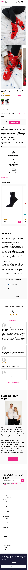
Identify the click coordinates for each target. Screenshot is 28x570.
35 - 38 (3, 109)
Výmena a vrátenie (6, 523)
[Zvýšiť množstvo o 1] (6, 121)
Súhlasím (13, 567)
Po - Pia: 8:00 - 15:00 (6, 499)
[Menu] (25, 2)
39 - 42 (8, 109)
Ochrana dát (5, 547)
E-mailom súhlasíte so (12, 484)
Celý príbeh (13, 459)
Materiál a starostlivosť (8, 244)
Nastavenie (13, 562)
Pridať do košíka (14, 122)
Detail (19, 222)
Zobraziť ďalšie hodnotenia (13, 382)
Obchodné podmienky (7, 545)
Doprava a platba (6, 514)
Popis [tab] (3, 229)
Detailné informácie (4, 177)
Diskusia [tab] (6, 229)
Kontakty (4, 549)
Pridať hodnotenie (13, 320)
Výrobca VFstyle (7, 261)
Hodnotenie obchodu (7, 541)
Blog (3, 529)
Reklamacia (5, 520)
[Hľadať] (16, 2)
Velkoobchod (5, 527)
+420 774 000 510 (7, 497)
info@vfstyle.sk (7, 501)
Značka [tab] (10, 229)
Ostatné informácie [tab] (16, 229)
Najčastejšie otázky (6, 525)
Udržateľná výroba (6, 543)
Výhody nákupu (5, 518)
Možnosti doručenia (22, 113)
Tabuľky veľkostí (6, 516)
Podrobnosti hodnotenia (20, 95)
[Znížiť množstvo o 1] (6, 123)
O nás (4, 538)
